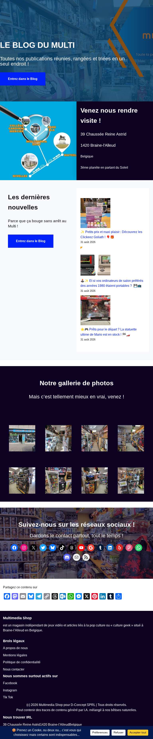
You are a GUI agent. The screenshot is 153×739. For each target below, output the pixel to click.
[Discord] (67, 557)
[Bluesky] (52, 547)
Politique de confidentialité (21, 662)
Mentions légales (15, 655)
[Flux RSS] (86, 557)
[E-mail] (76, 557)
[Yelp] (119, 547)
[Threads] (71, 547)
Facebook (10, 683)
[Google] (90, 547)
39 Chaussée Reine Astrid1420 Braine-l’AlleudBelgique (42, 724)
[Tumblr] (100, 547)
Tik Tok (8, 697)
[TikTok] (62, 547)
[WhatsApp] (138, 547)
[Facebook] (14, 547)
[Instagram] (23, 547)
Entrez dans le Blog (22, 79)
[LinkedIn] (110, 547)
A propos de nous (15, 648)
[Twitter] (43, 547)
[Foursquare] (129, 547)
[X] (33, 547)
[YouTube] (81, 547)
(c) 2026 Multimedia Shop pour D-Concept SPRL (60, 705)
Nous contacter (13, 669)
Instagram (10, 690)
